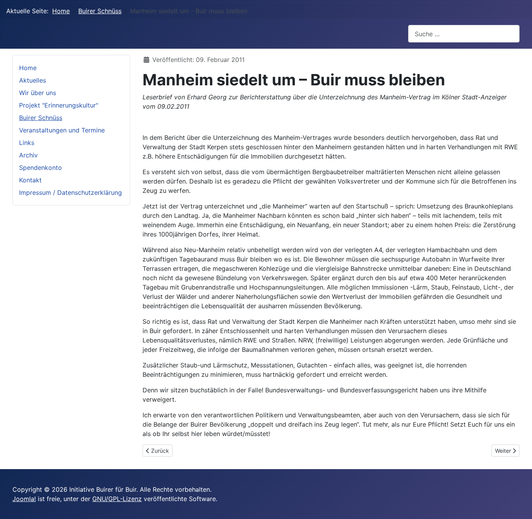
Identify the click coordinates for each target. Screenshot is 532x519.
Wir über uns (37, 93)
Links (26, 143)
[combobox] (464, 33)
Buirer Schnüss (40, 118)
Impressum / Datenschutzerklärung (70, 192)
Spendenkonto (40, 167)
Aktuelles (32, 80)
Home (28, 68)
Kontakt (30, 180)
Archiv (28, 155)
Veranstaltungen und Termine (62, 130)
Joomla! (24, 499)
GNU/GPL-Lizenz (117, 499)
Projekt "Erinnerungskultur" (58, 105)
